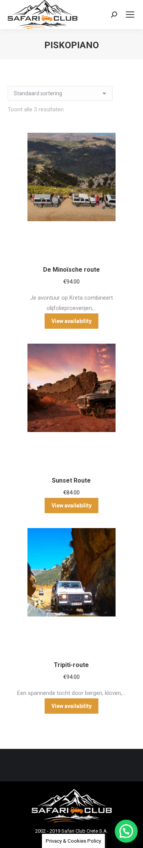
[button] (126, 831)
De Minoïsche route (71, 269)
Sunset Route (71, 480)
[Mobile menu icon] (130, 14)
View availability (71, 321)
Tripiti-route (71, 665)
